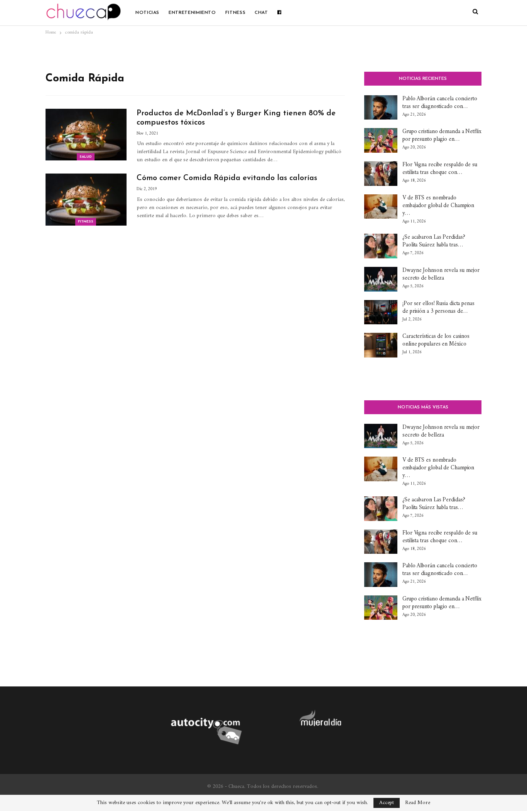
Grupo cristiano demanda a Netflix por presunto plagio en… (441, 135)
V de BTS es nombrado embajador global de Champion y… (438, 206)
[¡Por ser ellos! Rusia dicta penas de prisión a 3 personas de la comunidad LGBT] (380, 312)
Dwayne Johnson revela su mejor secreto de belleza (441, 274)
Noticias (147, 12)
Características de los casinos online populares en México (436, 340)
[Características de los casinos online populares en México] (380, 345)
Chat (261, 12)
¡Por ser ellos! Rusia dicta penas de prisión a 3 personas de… (438, 307)
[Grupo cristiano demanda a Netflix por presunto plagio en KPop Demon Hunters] (380, 140)
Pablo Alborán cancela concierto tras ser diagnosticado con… (439, 103)
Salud (85, 156)
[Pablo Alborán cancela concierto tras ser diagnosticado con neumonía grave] (380, 107)
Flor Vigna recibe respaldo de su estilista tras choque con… (439, 169)
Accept (386, 803)
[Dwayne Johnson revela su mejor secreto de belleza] (380, 279)
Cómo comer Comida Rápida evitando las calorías (227, 178)
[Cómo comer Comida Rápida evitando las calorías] (86, 199)
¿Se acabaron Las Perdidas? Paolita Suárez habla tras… (433, 241)
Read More (417, 803)
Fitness (235, 12)
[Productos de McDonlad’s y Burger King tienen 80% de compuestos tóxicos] (86, 134)
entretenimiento (192, 12)
